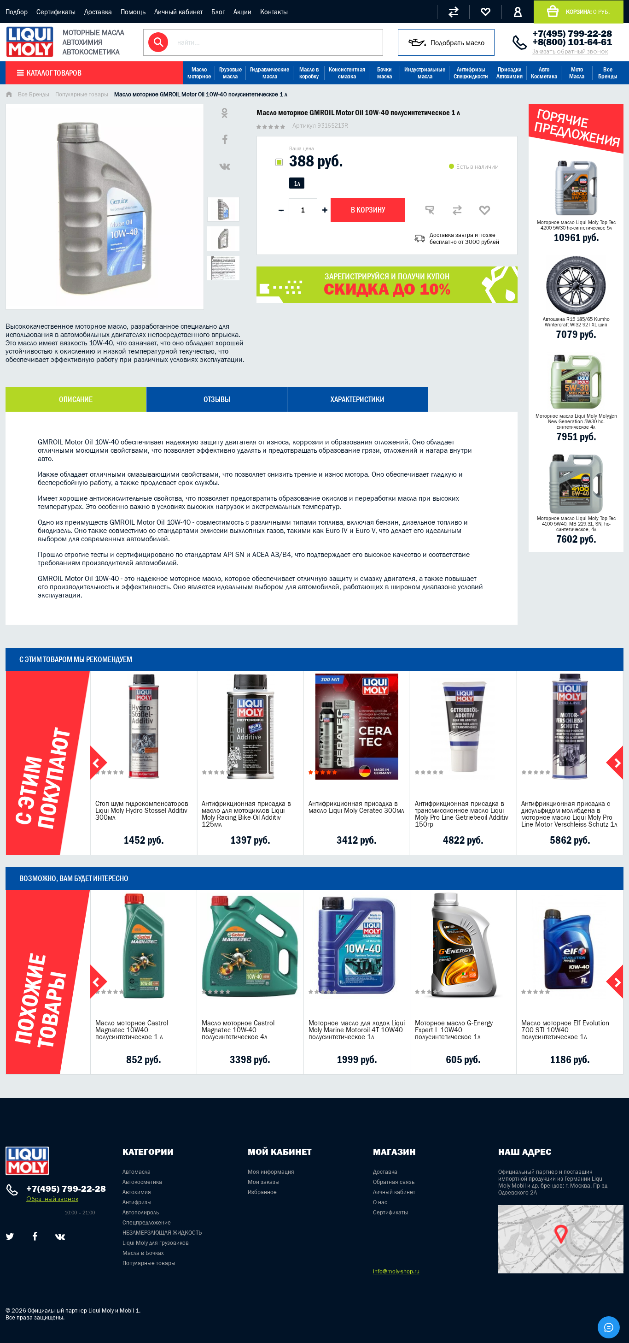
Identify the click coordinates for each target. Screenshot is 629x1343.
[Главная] (9, 95)
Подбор (17, 12)
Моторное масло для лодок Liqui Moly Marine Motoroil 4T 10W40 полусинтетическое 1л (357, 1029)
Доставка (98, 12)
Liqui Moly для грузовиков (155, 1242)
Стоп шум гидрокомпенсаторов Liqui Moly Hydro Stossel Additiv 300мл (141, 810)
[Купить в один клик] (429, 210)
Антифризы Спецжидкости (471, 73)
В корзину (368, 209)
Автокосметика (142, 1181)
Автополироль (140, 1212)
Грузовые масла (230, 73)
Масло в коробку (309, 73)
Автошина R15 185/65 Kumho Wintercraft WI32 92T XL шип (576, 321)
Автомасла (136, 1171)
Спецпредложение (146, 1222)
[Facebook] (34, 1236)
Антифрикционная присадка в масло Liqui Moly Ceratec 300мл (356, 807)
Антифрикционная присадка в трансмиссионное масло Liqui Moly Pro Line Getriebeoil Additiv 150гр (461, 814)
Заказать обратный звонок (570, 51)
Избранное (262, 1192)
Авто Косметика (544, 73)
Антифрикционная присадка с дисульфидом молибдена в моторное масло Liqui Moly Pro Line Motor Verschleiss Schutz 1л (569, 814)
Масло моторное (199, 73)
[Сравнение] (453, 12)
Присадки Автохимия (509, 73)
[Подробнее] (183, 840)
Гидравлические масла (269, 73)
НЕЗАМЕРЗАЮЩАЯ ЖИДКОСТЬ (162, 1232)
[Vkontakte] (60, 1236)
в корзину (144, 737)
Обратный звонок (52, 1198)
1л (297, 183)
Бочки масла (384, 73)
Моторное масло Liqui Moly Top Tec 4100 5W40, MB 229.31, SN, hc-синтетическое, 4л (576, 523)
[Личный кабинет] (517, 12)
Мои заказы (264, 1181)
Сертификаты (56, 12)
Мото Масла (576, 73)
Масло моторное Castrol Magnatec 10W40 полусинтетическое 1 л (131, 1029)
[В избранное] (485, 210)
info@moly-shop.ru (396, 1271)
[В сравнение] (457, 210)
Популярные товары (81, 94)
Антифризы (136, 1202)
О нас (380, 1202)
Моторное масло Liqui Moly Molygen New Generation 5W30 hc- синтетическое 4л (576, 421)
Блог (218, 12)
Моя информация (271, 1171)
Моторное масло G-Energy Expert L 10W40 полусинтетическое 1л (454, 1029)
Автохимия (136, 1192)
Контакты (274, 12)
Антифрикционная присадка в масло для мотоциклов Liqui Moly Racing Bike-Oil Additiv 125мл (246, 814)
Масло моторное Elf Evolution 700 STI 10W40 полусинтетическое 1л (565, 1029)
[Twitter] (10, 1236)
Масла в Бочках (143, 1252)
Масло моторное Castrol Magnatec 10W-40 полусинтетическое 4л (238, 1029)
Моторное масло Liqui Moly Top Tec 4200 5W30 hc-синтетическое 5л (576, 225)
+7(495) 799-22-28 (572, 34)
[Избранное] (485, 12)
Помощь (133, 12)
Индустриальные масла (424, 73)
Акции (242, 12)
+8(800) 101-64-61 (572, 42)
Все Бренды (607, 73)
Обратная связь (393, 1181)
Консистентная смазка (347, 73)
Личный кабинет (178, 12)
